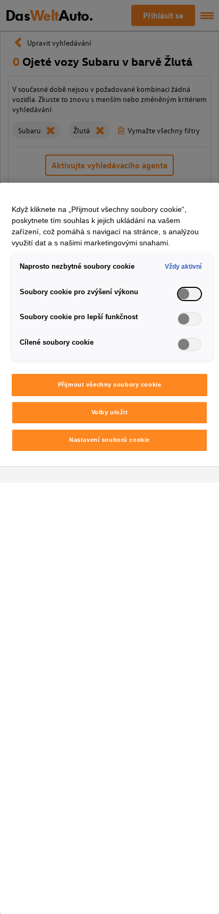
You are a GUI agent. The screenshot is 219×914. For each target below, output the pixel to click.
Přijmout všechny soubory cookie (110, 384)
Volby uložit (109, 412)
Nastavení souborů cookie (109, 440)
